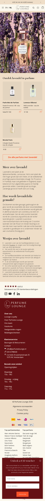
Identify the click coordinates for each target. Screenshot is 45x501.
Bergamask (27, 443)
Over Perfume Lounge (13, 320)
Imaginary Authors (11, 455)
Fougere (12, 245)
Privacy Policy (22, 410)
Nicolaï (7, 453)
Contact (7, 346)
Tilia (24, 450)
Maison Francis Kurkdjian (13, 436)
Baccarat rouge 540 (30, 433)
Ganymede (26, 438)
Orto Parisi (8, 441)
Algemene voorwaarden (22, 406)
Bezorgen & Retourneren (14, 342)
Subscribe (22, 494)
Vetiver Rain (27, 455)
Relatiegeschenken (12, 332)
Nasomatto (9, 443)
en (6, 7)
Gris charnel (27, 448)
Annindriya (8, 448)
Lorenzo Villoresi (10, 438)
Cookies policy (22, 413)
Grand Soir (26, 453)
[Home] (22, 7)
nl (11, 7)
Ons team (8, 323)
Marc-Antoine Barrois (12, 433)
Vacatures (8, 326)
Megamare (26, 441)
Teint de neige (28, 436)
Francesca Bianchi (11, 450)
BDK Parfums (9, 445)
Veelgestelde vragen (12, 329)
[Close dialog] (40, 461)
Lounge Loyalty (10, 317)
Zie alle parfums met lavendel (22, 157)
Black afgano (27, 445)
